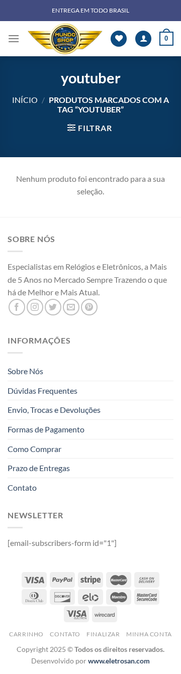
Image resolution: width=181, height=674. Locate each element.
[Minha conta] (143, 39)
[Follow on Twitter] (53, 307)
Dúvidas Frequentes (42, 390)
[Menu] (14, 38)
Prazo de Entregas (39, 468)
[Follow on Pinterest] (89, 307)
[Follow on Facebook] (17, 307)
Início (25, 99)
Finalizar (103, 634)
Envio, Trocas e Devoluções (54, 409)
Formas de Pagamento (46, 429)
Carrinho (26, 634)
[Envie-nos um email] (71, 307)
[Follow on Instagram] (35, 307)
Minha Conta (149, 634)
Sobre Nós (25, 371)
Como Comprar (34, 449)
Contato (22, 487)
